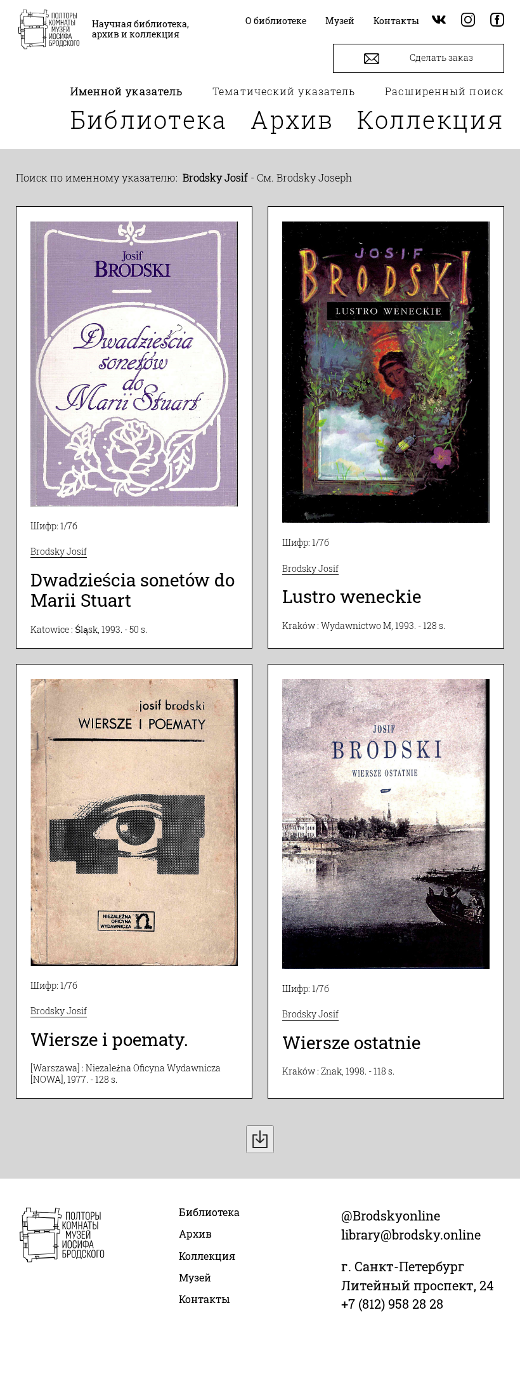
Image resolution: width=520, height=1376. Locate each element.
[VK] (439, 21)
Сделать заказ (440, 57)
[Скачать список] (260, 1139)
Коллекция (430, 119)
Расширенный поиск (444, 91)
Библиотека (149, 119)
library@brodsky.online (411, 1234)
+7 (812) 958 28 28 (392, 1303)
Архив (292, 119)
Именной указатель (126, 91)
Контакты (204, 1299)
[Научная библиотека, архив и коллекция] (49, 30)
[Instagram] (468, 21)
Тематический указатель (283, 91)
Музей (195, 1277)
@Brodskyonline (390, 1215)
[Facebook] (497, 21)
